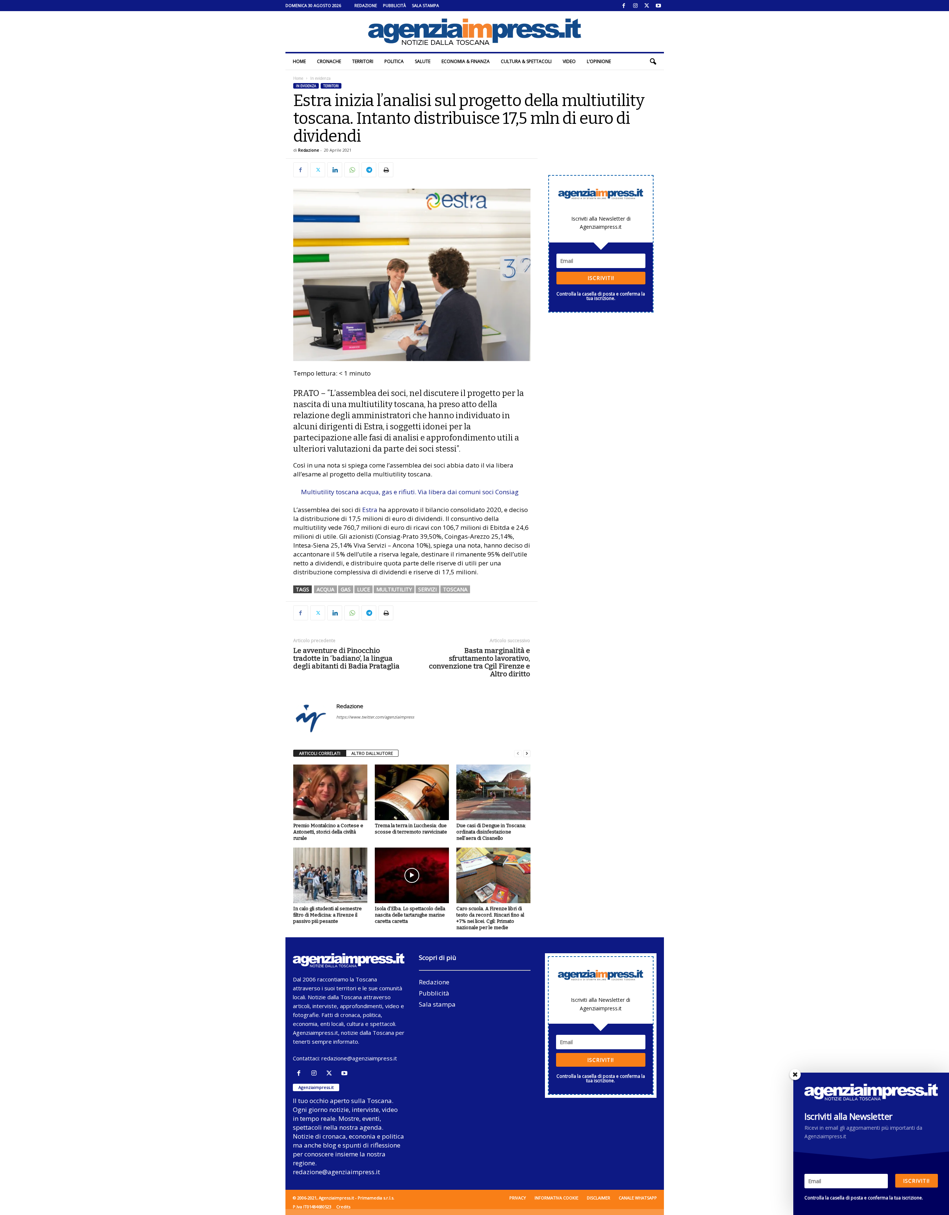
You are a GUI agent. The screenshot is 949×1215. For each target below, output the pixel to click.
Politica (394, 61)
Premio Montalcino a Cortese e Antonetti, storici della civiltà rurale (328, 832)
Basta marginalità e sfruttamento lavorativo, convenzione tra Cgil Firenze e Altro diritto (479, 662)
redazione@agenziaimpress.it (359, 1058)
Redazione (365, 5)
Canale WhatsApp (638, 1198)
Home (299, 61)
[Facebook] (623, 5)
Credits (343, 1206)
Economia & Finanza (466, 61)
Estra (369, 509)
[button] (653, 61)
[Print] (385, 169)
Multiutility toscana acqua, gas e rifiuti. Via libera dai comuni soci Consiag (410, 492)
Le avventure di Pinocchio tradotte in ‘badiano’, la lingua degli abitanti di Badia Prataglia (346, 658)
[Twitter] (646, 5)
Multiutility (394, 589)
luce (363, 589)
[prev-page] (518, 753)
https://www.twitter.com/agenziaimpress (375, 717)
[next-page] (526, 753)
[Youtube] (658, 5)
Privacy (517, 1198)
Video (569, 61)
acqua (325, 589)
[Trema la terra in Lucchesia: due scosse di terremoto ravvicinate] (412, 792)
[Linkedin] (334, 169)
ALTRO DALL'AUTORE (372, 753)
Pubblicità (394, 5)
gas (346, 589)
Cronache (329, 61)
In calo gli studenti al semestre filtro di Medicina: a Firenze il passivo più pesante (327, 915)
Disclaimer (598, 1198)
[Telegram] (368, 169)
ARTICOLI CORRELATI (319, 753)
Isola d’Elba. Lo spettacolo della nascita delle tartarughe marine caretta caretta (410, 915)
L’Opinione (599, 61)
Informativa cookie (556, 1198)
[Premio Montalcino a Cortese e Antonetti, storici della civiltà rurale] (330, 792)
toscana (455, 589)
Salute (422, 61)
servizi (427, 589)
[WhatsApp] (351, 169)
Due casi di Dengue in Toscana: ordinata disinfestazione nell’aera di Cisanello (491, 832)
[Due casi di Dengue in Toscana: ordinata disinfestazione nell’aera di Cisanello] (493, 792)
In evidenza (306, 85)
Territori (362, 61)
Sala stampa (425, 5)
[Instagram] (635, 5)
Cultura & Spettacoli (526, 61)
